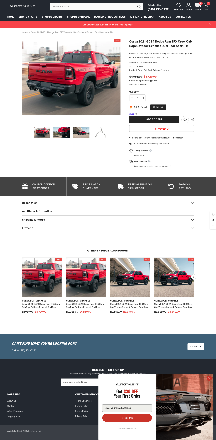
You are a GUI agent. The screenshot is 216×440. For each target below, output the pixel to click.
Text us (159, 107)
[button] (197, 6)
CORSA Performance (147, 63)
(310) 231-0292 (158, 9)
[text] (127, 394)
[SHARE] (191, 119)
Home (25, 32)
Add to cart (154, 119)
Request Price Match (173, 138)
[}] (71, 78)
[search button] (139, 6)
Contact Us (195, 346)
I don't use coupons (127, 428)
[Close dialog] (209, 378)
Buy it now (161, 129)
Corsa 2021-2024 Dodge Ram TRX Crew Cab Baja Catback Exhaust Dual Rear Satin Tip (160, 44)
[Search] (96, 6)
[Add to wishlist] (185, 119)
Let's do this (127, 418)
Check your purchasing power (143, 80)
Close (210, 24)
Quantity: (134, 92)
